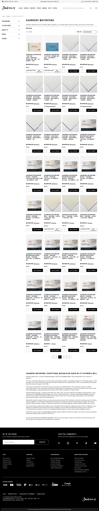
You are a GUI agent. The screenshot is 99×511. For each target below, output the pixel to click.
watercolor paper (49, 376)
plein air (83, 409)
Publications (78, 462)
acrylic (75, 403)
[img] (26, 64)
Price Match (29, 462)
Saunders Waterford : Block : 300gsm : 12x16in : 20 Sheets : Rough (52, 178)
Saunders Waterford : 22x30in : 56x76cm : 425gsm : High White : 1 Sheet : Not (70, 98)
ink (88, 403)
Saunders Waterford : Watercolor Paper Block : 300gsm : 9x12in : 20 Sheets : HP (70, 178)
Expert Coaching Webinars (82, 469)
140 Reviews (90, 144)
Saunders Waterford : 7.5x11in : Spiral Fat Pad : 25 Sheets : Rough (52, 57)
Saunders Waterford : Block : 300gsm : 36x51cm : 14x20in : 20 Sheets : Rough (52, 297)
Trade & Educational (56, 468)
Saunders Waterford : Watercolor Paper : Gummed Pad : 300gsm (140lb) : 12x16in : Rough (70, 337)
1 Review (53, 343)
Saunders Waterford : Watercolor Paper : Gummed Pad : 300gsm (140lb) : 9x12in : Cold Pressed (52, 337)
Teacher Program (55, 462)
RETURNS (5, 466)
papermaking (47, 412)
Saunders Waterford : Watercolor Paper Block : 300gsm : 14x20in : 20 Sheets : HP (88, 257)
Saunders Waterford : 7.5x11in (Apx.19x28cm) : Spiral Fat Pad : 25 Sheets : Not (34, 58)
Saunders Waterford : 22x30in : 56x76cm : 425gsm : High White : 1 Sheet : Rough (88, 98)
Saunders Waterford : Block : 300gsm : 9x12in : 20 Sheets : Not (88, 178)
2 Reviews (53, 223)
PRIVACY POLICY (12, 494)
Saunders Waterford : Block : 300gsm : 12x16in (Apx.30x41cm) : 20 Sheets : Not (34, 178)
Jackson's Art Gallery (81, 466)
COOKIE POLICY (41, 494)
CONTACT (5, 468)
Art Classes (78, 468)
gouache (80, 403)
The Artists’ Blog (79, 460)
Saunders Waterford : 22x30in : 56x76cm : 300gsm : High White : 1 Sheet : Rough (34, 98)
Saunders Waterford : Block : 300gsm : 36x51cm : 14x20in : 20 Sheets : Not (34, 297)
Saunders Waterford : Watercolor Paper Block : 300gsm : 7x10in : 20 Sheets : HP (70, 297)
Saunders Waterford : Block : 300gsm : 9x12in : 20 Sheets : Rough (34, 217)
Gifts (50, 8)
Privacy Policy (55, 509)
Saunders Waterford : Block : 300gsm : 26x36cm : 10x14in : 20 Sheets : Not (52, 256)
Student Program (55, 460)
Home (3, 16)
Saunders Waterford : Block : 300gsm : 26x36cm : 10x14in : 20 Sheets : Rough (70, 256)
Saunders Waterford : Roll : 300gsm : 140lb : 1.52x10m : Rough (88, 216)
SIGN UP (42, 442)
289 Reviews (72, 64)
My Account (87, 1)
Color (21, 8)
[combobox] (75, 8)
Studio (39, 8)
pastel (85, 403)
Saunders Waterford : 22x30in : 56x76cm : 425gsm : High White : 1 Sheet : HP (52, 98)
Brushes (33, 8)
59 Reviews (36, 64)
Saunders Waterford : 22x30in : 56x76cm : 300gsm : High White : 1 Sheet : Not (88, 57)
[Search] (90, 8)
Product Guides (30, 458)
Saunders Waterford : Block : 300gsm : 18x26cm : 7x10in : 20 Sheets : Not (88, 297)
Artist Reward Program (57, 458)
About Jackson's (79, 458)
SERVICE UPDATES (7, 462)
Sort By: (79, 31)
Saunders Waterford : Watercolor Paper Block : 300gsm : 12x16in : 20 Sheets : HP (88, 138)
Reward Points (30, 466)
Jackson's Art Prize (80, 464)
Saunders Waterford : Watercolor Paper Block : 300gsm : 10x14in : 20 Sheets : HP (34, 257)
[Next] (69, 357)
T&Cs (4, 494)
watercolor (70, 403)
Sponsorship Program (57, 466)
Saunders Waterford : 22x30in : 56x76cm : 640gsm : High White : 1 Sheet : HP (34, 137)
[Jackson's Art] (9, 8)
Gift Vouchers (30, 464)
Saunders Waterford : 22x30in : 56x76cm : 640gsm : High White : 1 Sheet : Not (52, 137)
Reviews (28, 460)
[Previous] (53, 357)
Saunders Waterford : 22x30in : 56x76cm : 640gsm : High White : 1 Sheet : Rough (70, 137)
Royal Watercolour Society (42, 394)
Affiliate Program (56, 464)
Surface (26, 8)
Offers (55, 8)
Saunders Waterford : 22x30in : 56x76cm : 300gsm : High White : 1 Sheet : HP (70, 57)
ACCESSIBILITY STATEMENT (27, 494)
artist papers (33, 390)
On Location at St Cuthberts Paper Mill (42, 418)
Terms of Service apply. (66, 509)
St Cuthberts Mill (65, 376)
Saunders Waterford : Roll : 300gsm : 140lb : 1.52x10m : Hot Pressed (52, 217)
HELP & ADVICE (6, 458)
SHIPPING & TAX (7, 460)
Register (95, 1)
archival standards (84, 394)
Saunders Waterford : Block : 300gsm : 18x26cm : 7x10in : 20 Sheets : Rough (34, 336)
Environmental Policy (81, 471)
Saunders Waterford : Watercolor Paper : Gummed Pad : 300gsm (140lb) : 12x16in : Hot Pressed (88, 337)
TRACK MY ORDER (7, 464)
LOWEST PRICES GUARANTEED (49, 1)
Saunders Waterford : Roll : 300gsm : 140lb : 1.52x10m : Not (70, 216)
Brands (44, 8)
